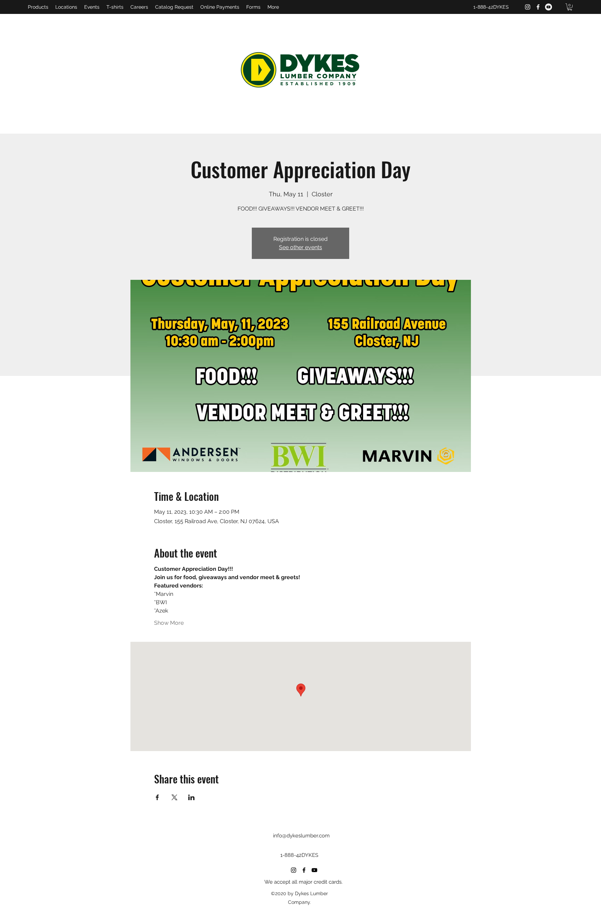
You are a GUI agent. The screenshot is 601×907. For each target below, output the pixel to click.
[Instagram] (527, 6)
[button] (570, 6)
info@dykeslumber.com (301, 836)
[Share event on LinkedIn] (191, 797)
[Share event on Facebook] (157, 797)
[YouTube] (548, 6)
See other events (300, 247)
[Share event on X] (174, 797)
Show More (169, 623)
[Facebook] (538, 6)
